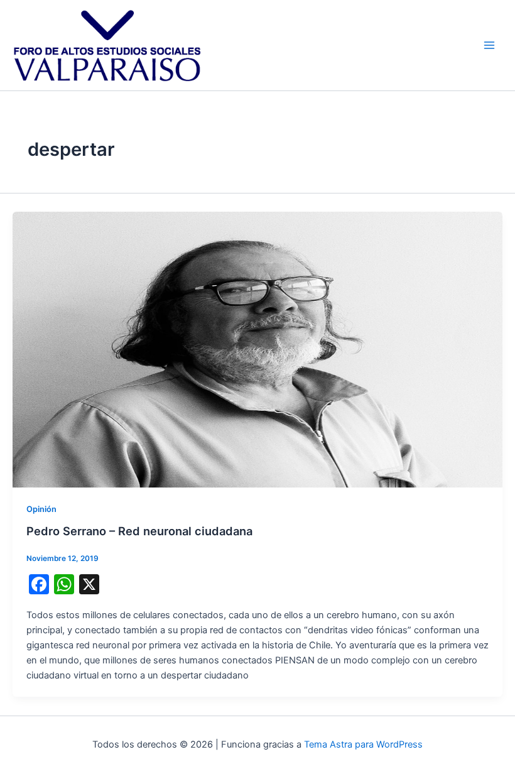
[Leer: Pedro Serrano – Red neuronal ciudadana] (257, 348)
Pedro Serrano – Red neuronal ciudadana (139, 531)
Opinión (41, 509)
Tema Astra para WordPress (363, 744)
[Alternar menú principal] (489, 45)
